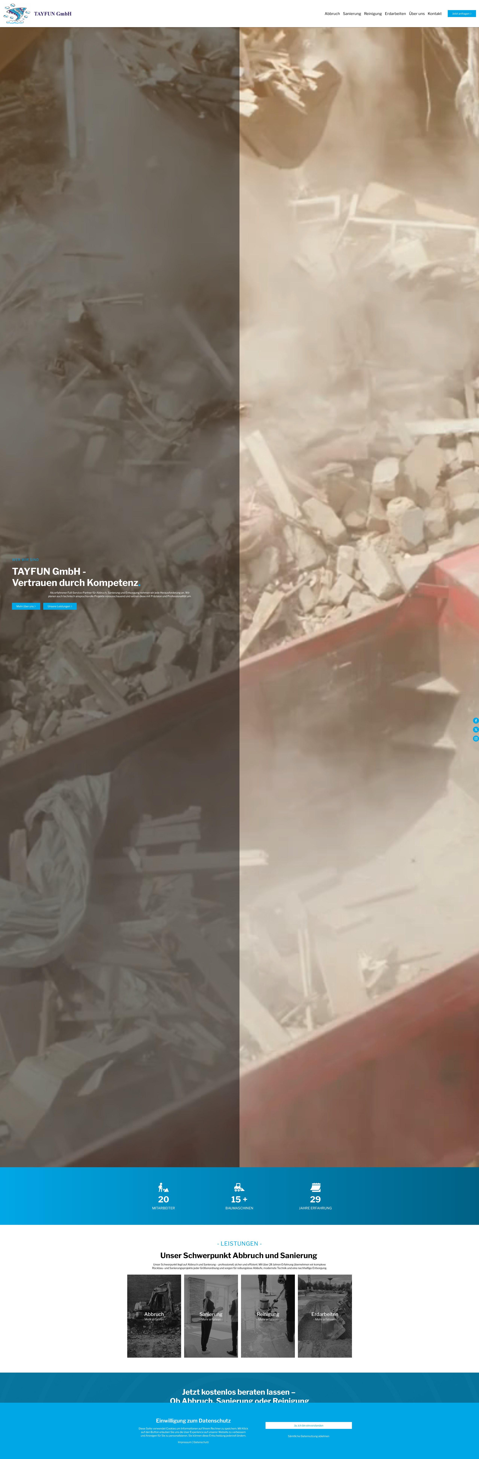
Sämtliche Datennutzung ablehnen (308, 1436)
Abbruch (332, 13)
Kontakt (435, 13)
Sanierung (352, 13)
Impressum (185, 1442)
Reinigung (373, 13)
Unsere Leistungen (59, 606)
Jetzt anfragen (461, 13)
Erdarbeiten (395, 13)
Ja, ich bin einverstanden (308, 1425)
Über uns (417, 13)
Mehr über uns (25, 606)
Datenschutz (201, 1442)
